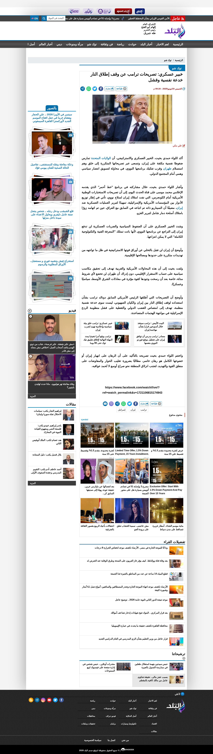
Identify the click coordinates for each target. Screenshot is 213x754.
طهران (167, 168)
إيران (179, 207)
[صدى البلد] (174, 31)
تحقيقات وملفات (88, 723)
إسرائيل (121, 410)
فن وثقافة (107, 44)
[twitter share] (94, 88)
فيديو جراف (111, 716)
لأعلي (178, 694)
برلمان (113, 723)
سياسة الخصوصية (92, 740)
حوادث (132, 44)
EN (36, 18)
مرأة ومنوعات (74, 44)
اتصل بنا (111, 740)
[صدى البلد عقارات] (88, 11)
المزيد (33, 396)
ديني (59, 44)
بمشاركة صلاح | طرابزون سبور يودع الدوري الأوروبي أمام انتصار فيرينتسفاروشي (63, 18)
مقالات (154, 731)
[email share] (82, 88)
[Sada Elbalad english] (74, 11)
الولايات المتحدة (101, 158)
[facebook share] (101, 88)
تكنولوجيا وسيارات (128, 723)
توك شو (92, 44)
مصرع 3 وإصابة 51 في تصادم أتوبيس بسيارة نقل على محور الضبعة (142, 18)
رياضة (120, 44)
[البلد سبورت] (123, 11)
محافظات (91, 716)
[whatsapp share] (88, 88)
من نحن (125, 740)
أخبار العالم (45, 44)
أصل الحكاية (131, 716)
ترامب (144, 410)
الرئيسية (178, 44)
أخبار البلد (146, 44)
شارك (108, 89)
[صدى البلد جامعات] (104, 11)
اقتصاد (154, 723)
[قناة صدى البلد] (140, 11)
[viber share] (111, 403)
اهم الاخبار (162, 44)
